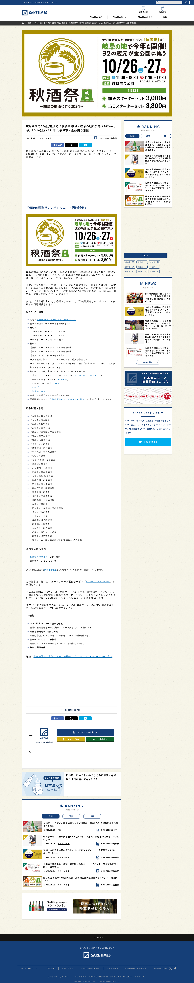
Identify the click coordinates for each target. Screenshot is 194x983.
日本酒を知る (96, 17)
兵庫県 (142, 262)
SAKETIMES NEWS (98, 581)
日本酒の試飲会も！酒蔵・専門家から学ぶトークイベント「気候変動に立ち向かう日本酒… (81, 865)
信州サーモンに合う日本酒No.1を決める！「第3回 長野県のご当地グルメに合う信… (81, 838)
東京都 (129, 267)
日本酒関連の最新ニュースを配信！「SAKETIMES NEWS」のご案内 (73, 656)
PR (59, 830)
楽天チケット (39, 391)
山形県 (129, 271)
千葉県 (154, 267)
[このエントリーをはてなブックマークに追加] (85, 145)
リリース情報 (46, 138)
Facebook (189, 2)
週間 (71, 816)
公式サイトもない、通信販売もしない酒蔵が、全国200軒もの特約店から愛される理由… (80, 824)
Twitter (185, 2)
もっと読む (148, 362)
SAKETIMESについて (30, 968)
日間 (50, 816)
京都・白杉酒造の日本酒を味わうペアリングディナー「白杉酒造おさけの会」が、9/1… (79, 851)
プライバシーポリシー (90, 968)
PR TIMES (50, 570)
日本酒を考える (145, 17)
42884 (57, 383)
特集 (165, 17)
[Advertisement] (71, 183)
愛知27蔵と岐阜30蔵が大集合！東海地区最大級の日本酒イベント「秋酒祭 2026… (80, 879)
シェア (59, 145)
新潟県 (129, 262)
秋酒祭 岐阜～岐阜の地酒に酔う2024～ (56, 319)
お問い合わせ (68, 968)
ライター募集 (112, 968)
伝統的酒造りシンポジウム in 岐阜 (67, 399)
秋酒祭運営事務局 (39, 557)
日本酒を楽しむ (120, 17)
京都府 (154, 262)
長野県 (142, 267)
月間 (92, 816)
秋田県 (154, 271)
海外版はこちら (160, 968)
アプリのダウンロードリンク (86, 375)
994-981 (62, 379)
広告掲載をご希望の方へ (136, 968)
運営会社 (51, 968)
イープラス (37, 387)
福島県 (142, 271)
